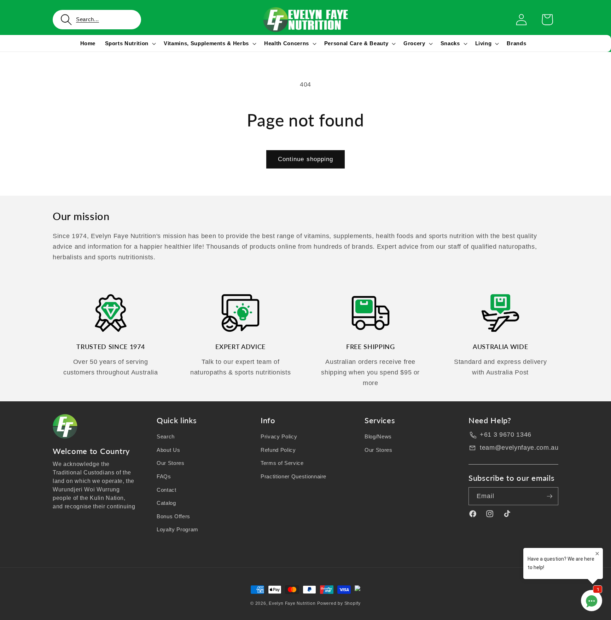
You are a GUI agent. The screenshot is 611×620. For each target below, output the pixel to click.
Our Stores (171, 463)
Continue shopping (305, 159)
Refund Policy (278, 450)
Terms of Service (282, 463)
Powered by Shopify (339, 603)
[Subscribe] (549, 496)
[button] (97, 19)
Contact (166, 490)
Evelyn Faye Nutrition (292, 603)
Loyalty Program (177, 529)
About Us (168, 450)
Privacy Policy (279, 436)
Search (166, 436)
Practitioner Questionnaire (293, 476)
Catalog (166, 503)
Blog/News (378, 436)
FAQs (164, 476)
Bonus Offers (173, 516)
